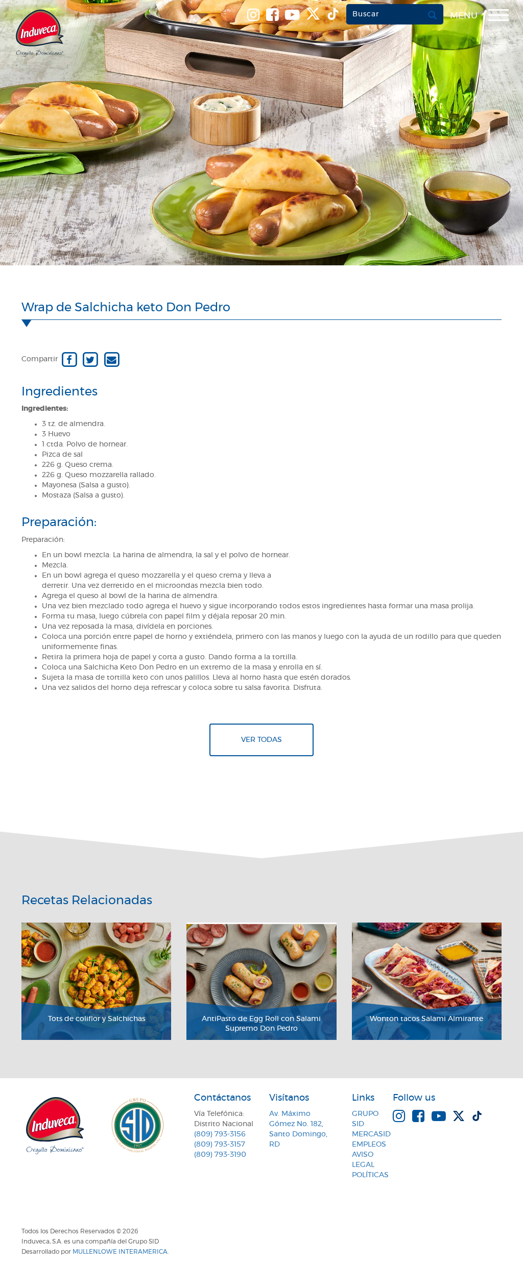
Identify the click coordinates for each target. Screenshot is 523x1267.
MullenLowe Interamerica (120, 1252)
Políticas (370, 1175)
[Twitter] (90, 359)
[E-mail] (111, 359)
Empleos (369, 1144)
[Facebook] (69, 359)
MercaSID (371, 1134)
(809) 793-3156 (220, 1134)
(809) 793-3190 (220, 1154)
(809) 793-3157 (219, 1144)
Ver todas (261, 739)
